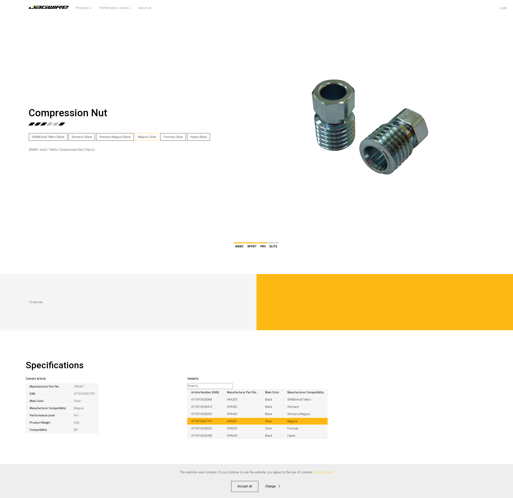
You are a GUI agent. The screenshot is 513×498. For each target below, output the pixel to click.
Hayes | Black (198, 137)
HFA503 (232, 428)
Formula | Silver (173, 137)
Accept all (244, 486)
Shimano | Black (82, 137)
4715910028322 (201, 428)
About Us (144, 8)
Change (270, 486)
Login (503, 8)
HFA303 (232, 406)
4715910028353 (201, 414)
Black (268, 399)
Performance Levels (113, 8)
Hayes (291, 435)
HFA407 (232, 421)
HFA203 (232, 399)
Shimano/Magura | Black (115, 137)
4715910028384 (201, 399)
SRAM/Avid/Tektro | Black (48, 137)
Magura (292, 421)
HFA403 (232, 414)
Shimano (293, 406)
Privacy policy (323, 472)
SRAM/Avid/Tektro (299, 399)
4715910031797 (201, 421)
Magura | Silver (147, 137)
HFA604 (232, 435)
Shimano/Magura (298, 414)
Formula (292, 428)
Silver (268, 421)
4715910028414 (201, 406)
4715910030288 (201, 435)
